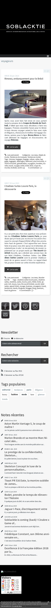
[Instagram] (35, 306)
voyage (22, 286)
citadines (13, 282)
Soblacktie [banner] (25, 27)
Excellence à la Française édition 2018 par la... (26, 549)
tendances (8, 288)
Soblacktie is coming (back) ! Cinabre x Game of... (26, 521)
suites (19, 282)
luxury (14, 284)
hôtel (34, 282)
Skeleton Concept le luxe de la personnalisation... (22, 468)
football (14, 168)
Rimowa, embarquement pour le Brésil (23, 78)
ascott (37, 284)
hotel (39, 282)
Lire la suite (14, 147)
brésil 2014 (29, 166)
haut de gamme (10, 290)
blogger (28, 288)
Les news (34, 155)
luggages (12, 161)
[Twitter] (15, 306)
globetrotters (22, 163)
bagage (26, 159)
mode (24, 394)
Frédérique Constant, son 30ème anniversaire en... (27, 535)
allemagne (20, 161)
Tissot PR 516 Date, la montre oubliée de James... (26, 482)
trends (15, 288)
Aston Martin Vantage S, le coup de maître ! (24, 425)
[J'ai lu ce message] (48, 602)
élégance (39, 390)
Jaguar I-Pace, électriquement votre (25, 509)
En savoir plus (17, 606)
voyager (17, 166)
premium (40, 288)
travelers (39, 163)
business (29, 286)
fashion (14, 394)
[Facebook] (5, 306)
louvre (24, 282)
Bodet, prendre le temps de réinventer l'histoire (26, 496)
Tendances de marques (18, 157)
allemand (28, 161)
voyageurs (31, 163)
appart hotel (14, 286)
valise (37, 159)
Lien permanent (13, 155)
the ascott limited (27, 284)
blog (34, 288)
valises (32, 159)
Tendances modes (34, 157)
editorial (6, 390)
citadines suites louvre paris (27, 280)
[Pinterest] (25, 306)
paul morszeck (38, 161)
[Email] (5, 314)
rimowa (12, 159)
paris (29, 282)
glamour (41, 394)
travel (11, 166)
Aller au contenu (7, 2)
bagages (19, 159)
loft (9, 284)
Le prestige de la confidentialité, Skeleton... (23, 453)
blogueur (21, 288)
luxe (18, 284)
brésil (22, 166)
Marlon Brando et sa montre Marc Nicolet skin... (26, 439)
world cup (21, 168)
